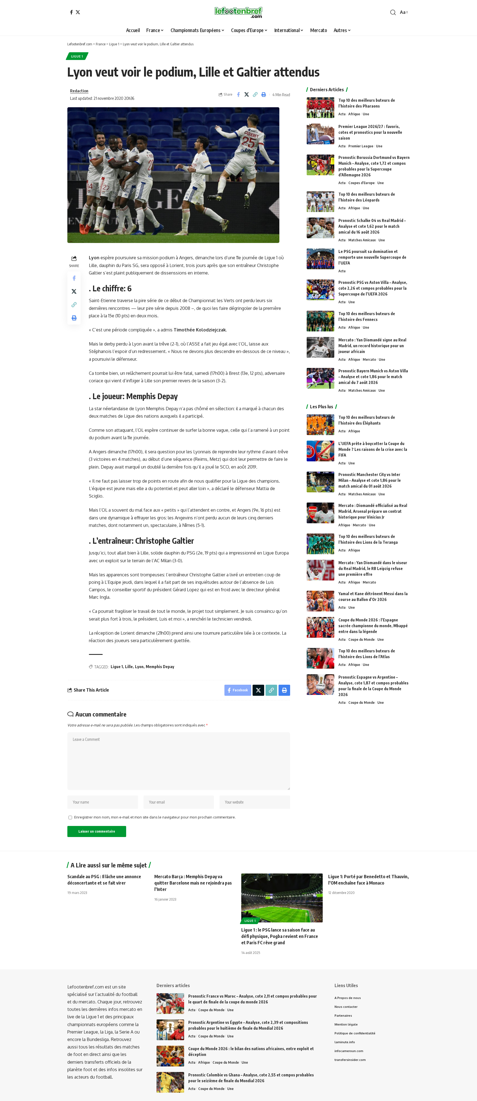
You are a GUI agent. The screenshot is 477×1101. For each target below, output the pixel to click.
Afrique (354, 114)
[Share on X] (247, 94)
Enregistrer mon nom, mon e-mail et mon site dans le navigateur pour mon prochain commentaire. (155, 817)
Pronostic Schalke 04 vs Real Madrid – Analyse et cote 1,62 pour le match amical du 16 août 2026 (372, 226)
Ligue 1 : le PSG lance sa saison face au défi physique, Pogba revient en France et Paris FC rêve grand (279, 936)
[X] (77, 12)
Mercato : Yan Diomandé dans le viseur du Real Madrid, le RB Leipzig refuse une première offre (372, 568)
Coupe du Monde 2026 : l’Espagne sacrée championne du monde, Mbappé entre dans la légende (373, 626)
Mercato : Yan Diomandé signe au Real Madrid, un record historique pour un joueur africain (372, 346)
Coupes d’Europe (361, 183)
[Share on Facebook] (238, 94)
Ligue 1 (77, 56)
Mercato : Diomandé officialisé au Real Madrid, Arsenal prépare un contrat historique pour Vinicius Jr (372, 511)
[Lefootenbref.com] (238, 12)
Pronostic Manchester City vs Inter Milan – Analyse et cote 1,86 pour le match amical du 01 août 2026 (369, 480)
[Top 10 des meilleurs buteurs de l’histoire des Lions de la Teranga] (320, 543)
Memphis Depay (160, 666)
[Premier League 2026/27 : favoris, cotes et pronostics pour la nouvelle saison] (320, 134)
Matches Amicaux (362, 240)
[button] (393, 12)
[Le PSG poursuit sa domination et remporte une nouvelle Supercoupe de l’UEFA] (320, 259)
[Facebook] (71, 12)
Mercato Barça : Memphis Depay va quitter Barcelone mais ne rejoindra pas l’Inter (193, 883)
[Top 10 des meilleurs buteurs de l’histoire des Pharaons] (320, 107)
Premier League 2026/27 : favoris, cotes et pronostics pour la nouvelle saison (370, 132)
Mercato (369, 359)
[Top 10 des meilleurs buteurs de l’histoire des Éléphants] (320, 424)
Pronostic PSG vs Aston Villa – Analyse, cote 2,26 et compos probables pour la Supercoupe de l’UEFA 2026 (372, 288)
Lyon (139, 666)
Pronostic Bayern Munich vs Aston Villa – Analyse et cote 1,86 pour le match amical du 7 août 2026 (373, 376)
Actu (342, 114)
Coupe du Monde (361, 639)
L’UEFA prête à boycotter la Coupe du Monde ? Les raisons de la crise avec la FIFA (372, 449)
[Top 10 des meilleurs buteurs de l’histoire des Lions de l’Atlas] (320, 658)
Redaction (79, 90)
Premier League (360, 146)
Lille (129, 666)
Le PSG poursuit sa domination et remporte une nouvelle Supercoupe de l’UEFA (372, 257)
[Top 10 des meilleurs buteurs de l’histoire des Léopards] (320, 201)
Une (366, 114)
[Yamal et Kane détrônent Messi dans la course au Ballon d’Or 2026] (320, 601)
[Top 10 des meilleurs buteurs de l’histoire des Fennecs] (320, 321)
